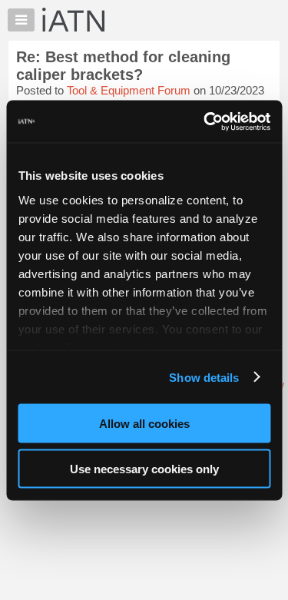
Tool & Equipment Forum (128, 90)
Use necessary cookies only (144, 468)
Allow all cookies (144, 423)
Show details (204, 376)
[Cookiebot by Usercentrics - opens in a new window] (205, 121)
